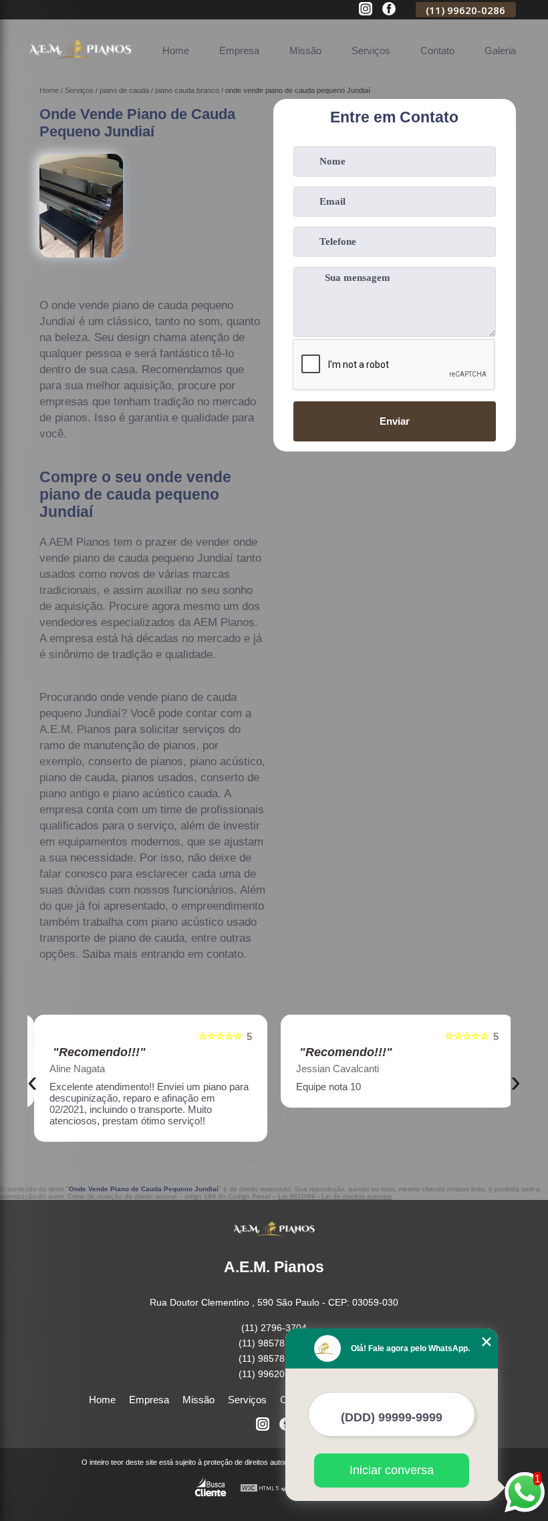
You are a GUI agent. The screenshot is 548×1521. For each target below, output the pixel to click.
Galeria (500, 50)
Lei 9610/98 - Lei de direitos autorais (335, 1196)
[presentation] (32, 1081)
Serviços (371, 50)
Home (175, 50)
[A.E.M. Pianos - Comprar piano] (80, 66)
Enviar (395, 421)
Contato (437, 50)
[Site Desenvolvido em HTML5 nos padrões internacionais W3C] (264, 1489)
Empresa (239, 50)
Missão (305, 50)
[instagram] (365, 9)
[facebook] (389, 9)
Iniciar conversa (392, 1470)
